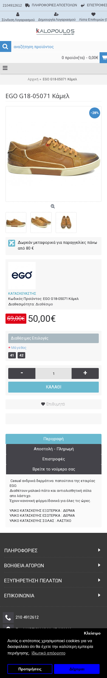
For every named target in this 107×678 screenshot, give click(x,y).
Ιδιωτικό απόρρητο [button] (48, 653)
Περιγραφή (53, 438)
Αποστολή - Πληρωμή (54, 448)
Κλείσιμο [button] (92, 633)
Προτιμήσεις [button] (29, 669)
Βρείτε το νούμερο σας (54, 469)
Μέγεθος (18, 348)
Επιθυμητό (55, 404)
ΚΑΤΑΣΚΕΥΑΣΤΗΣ (22, 293)
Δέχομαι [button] (77, 669)
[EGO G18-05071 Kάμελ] (53, 154)
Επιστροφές (54, 459)
